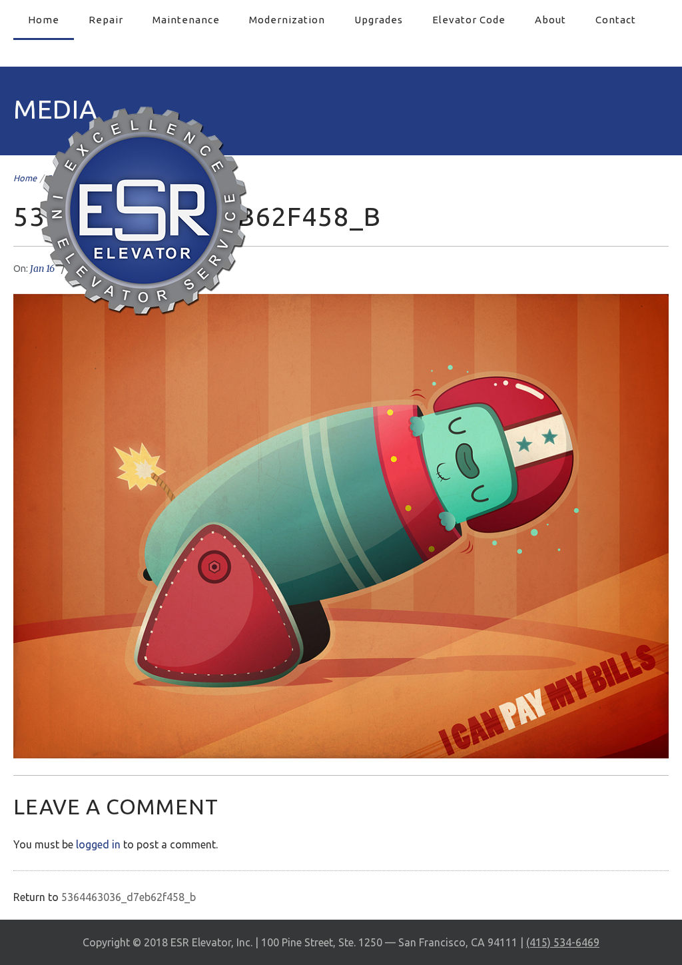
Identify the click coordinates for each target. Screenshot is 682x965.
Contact (615, 19)
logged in (98, 844)
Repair (106, 19)
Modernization (287, 19)
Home (43, 19)
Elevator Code (469, 19)
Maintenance (186, 19)
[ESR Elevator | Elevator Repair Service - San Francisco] (143, 210)
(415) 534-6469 (562, 942)
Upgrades (378, 19)
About (550, 19)
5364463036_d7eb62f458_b (128, 897)
